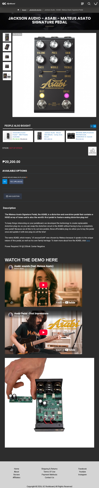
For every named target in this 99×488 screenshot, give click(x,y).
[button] (91, 126)
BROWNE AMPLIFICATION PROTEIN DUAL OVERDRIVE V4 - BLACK (85, 135)
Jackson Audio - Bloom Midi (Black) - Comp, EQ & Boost (53, 135)
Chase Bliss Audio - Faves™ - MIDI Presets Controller (20, 135)
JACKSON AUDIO (35, 10)
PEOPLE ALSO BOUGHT (18, 125)
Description (9, 208)
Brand (24, 10)
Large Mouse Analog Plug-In (14, 177)
